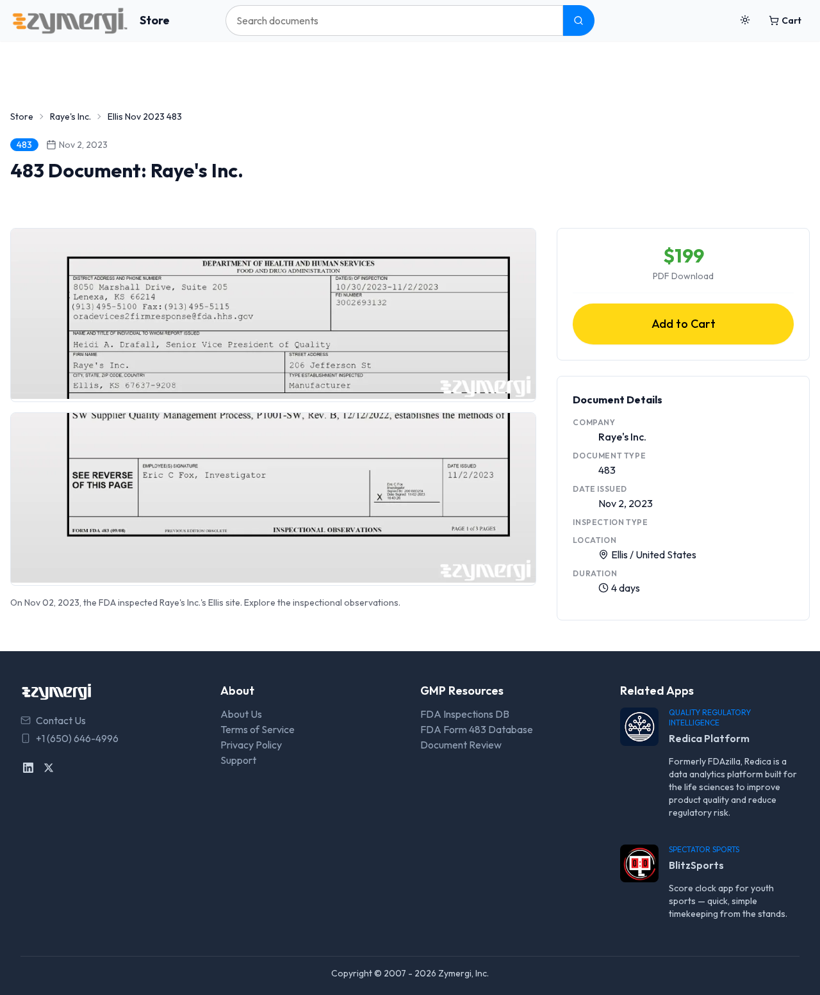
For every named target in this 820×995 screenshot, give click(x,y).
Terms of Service (257, 729)
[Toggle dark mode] (745, 20)
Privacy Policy (251, 744)
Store (155, 20)
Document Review (461, 744)
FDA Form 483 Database (476, 729)
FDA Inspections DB (464, 714)
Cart (791, 20)
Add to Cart (684, 323)
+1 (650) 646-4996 (77, 738)
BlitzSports (696, 865)
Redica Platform (709, 738)
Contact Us (61, 720)
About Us (241, 714)
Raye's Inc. (70, 116)
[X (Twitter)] (48, 767)
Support (238, 760)
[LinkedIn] (28, 767)
